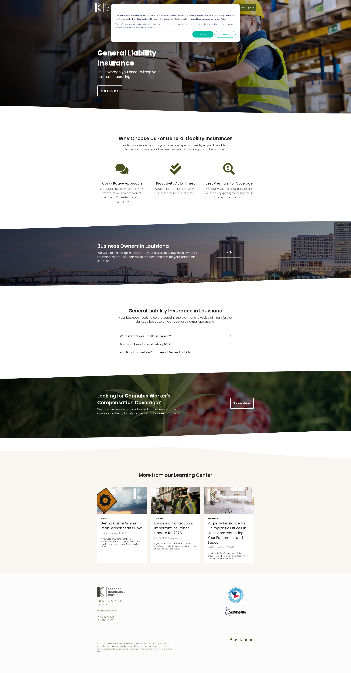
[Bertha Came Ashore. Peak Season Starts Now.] (122, 500)
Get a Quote (247, 7)
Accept (203, 34)
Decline (225, 34)
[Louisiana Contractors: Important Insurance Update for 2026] (175, 500)
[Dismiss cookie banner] (235, 10)
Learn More (242, 403)
